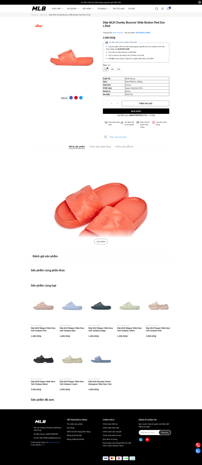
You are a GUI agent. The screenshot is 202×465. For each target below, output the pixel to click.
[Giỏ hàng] (168, 8)
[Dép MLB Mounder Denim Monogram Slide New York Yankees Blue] (101, 359)
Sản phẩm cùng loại (43, 285)
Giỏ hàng (70, 428)
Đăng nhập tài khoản (75, 439)
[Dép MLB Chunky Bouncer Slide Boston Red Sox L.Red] (71, 57)
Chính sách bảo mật (111, 428)
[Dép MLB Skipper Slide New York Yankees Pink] (43, 306)
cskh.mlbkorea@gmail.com (50, 438)
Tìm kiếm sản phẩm (75, 424)
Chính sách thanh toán (112, 435)
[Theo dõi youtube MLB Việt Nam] (147, 439)
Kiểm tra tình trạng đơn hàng (78, 431)
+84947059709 (135, 115)
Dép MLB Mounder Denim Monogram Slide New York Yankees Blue (99, 384)
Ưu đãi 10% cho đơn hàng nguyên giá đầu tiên (101, 2)
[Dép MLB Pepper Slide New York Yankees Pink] (158, 306)
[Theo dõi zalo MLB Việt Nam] (141, 439)
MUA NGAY (136, 111)
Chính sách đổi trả (110, 424)
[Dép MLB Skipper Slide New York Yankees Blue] (72, 306)
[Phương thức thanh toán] (119, 458)
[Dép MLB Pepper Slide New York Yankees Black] (43, 359)
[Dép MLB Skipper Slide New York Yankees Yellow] (129, 306)
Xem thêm (101, 241)
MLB (43, 445)
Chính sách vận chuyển (112, 431)
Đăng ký (164, 432)
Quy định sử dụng (110, 439)
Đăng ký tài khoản (74, 435)
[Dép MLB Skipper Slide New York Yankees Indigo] (101, 306)
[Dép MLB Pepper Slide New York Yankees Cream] (72, 359)
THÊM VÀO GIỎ (145, 103)
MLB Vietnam (118, 33)
